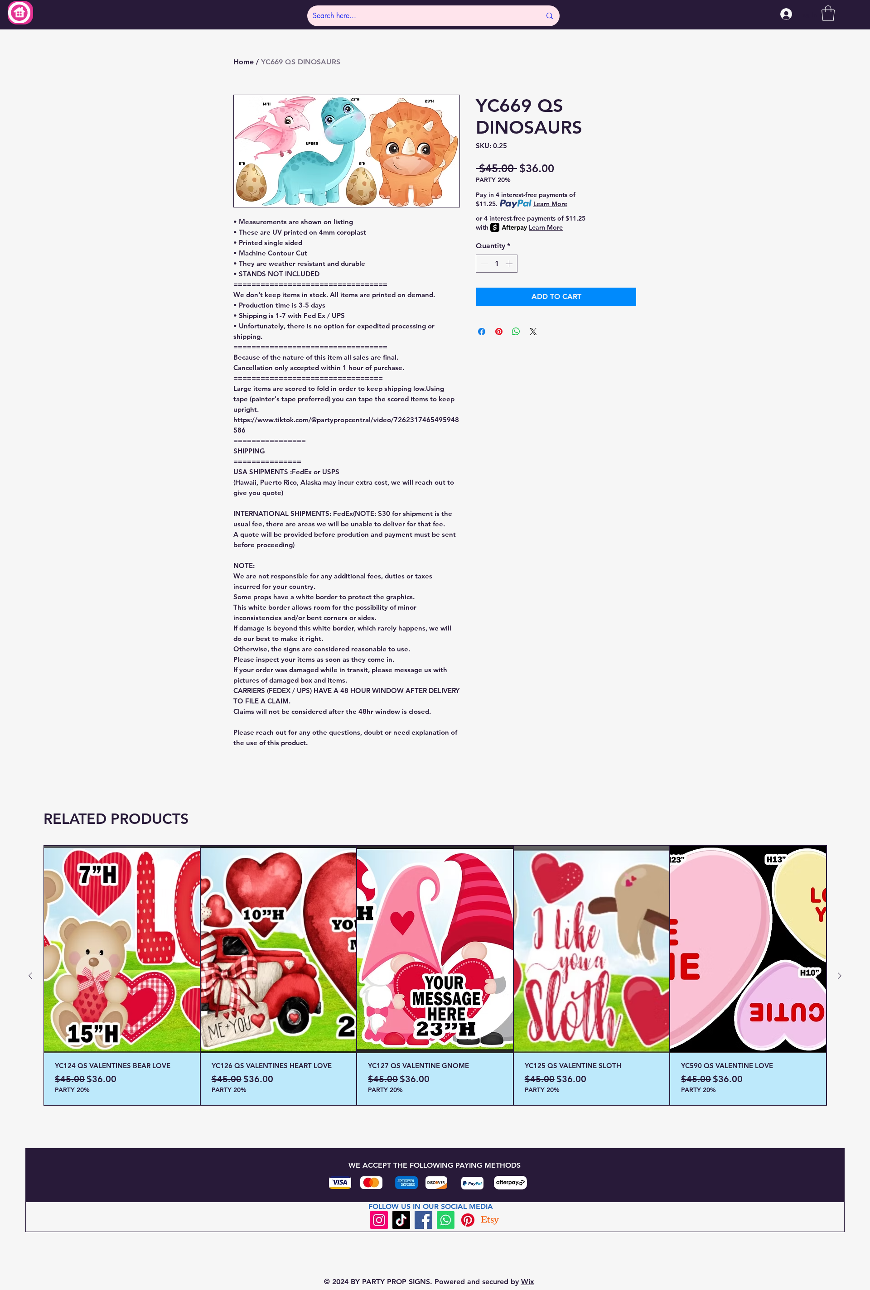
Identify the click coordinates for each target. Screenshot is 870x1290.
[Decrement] (483, 263)
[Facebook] (423, 1220)
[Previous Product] (30, 975)
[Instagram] (379, 1220)
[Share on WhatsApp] (516, 331)
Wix (527, 1281)
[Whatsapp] (445, 1220)
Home (243, 62)
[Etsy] (490, 1220)
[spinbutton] (496, 263)
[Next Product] (839, 975)
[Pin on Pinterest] (498, 331)
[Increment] (509, 263)
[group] (435, 975)
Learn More (550, 204)
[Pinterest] (468, 1220)
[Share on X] (533, 331)
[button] (828, 13)
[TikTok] (401, 1220)
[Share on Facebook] (481, 331)
